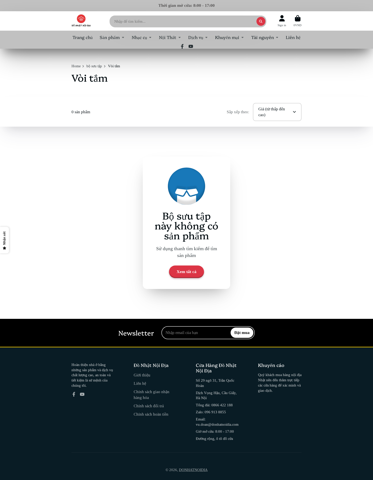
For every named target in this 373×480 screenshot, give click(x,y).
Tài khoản (282, 21)
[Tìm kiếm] (260, 21)
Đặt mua (242, 332)
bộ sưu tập (94, 66)
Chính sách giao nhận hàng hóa (151, 394)
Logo (81, 21)
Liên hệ (293, 37)
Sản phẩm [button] (110, 37)
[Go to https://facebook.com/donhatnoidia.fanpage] (182, 46)
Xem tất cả (186, 271)
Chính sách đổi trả (149, 406)
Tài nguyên (262, 37)
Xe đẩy (298, 21)
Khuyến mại (227, 37)
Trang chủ (82, 37)
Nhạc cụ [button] (139, 37)
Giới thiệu (142, 375)
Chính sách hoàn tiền (151, 414)
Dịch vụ (195, 37)
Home (76, 66)
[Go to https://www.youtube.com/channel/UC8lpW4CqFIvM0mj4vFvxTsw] (190, 46)
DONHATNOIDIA (193, 470)
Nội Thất (167, 37)
